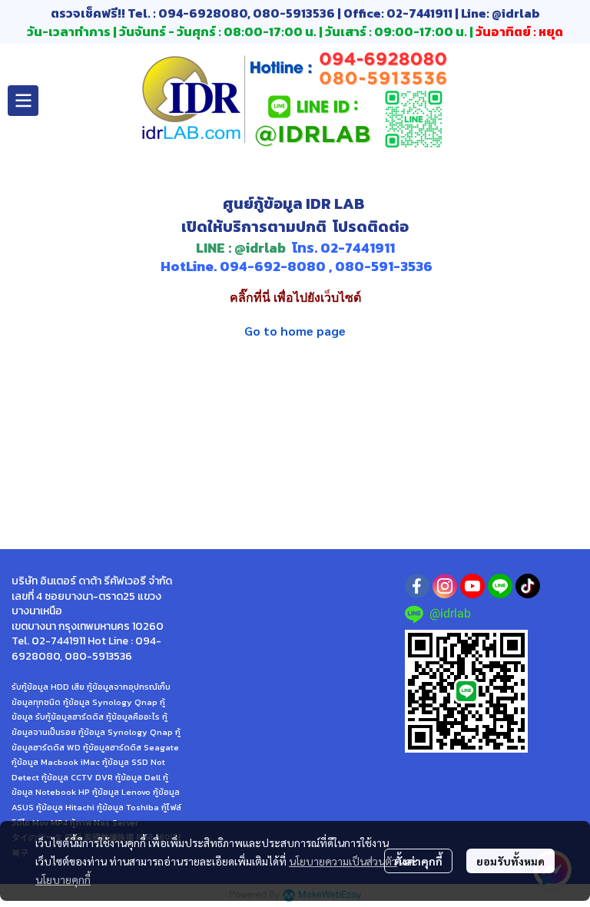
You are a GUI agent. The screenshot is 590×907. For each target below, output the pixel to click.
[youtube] (472, 586)
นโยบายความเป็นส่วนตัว (343, 861)
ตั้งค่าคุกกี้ (418, 861)
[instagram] (445, 586)
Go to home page (295, 331)
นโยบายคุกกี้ (63, 879)
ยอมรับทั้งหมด (510, 861)
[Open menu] (23, 100)
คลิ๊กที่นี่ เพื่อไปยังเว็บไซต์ (295, 298)
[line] (500, 586)
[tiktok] (527, 586)
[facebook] (417, 586)
